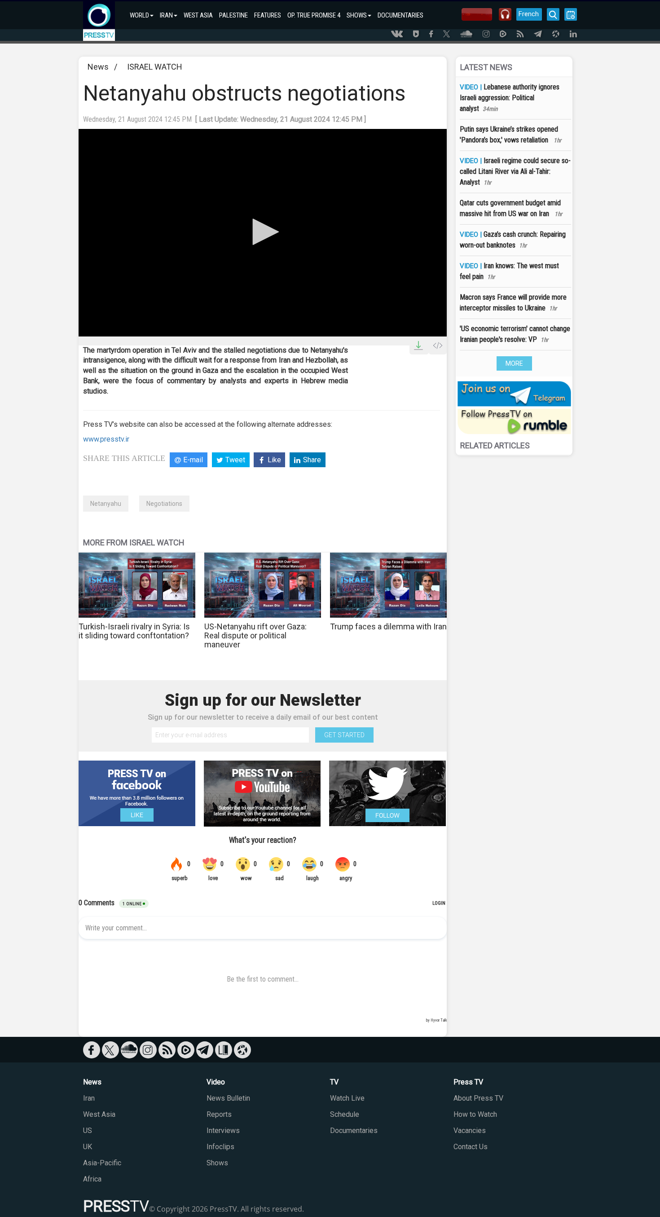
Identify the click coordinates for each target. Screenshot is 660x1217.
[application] (263, 232)
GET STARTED (344, 735)
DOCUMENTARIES (400, 15)
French (529, 14)
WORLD (139, 15)
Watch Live (347, 1098)
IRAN (166, 15)
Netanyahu (105, 503)
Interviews (223, 1130)
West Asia (99, 1114)
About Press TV (478, 1098)
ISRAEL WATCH (154, 66)
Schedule (344, 1114)
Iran (89, 1098)
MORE (514, 363)
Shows (217, 1163)
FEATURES (267, 15)
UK (87, 1146)
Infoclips (220, 1146)
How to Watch (475, 1114)
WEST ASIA (198, 15)
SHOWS (357, 15)
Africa (92, 1179)
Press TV (468, 1082)
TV (334, 1082)
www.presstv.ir (106, 439)
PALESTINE (233, 15)
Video (216, 1082)
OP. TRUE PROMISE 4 (313, 15)
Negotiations (164, 503)
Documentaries (354, 1130)
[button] (262, 232)
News (98, 66)
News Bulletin (228, 1098)
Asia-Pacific (102, 1163)
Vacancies (469, 1130)
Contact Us (470, 1146)
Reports (219, 1114)
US (87, 1130)
